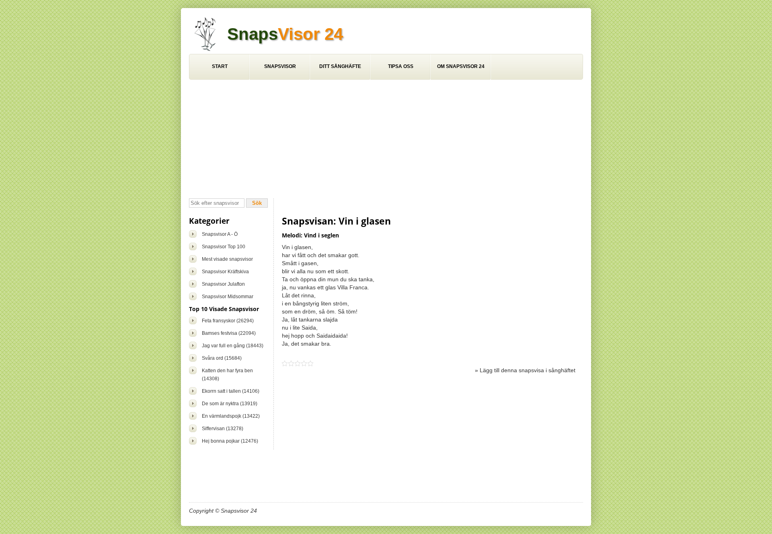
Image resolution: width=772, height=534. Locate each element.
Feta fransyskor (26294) (228, 321)
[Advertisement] (386, 140)
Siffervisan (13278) (222, 428)
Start (220, 66)
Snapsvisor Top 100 (223, 246)
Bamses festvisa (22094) (229, 333)
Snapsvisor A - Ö (220, 234)
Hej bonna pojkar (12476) (230, 441)
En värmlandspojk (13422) (231, 416)
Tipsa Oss (400, 66)
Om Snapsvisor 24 (461, 66)
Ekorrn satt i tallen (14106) (230, 391)
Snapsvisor (280, 66)
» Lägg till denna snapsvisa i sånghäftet (525, 370)
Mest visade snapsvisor (227, 259)
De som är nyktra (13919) (229, 403)
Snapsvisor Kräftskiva (225, 271)
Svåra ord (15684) (222, 358)
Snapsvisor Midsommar (227, 296)
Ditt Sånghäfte (340, 66)
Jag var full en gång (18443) (232, 345)
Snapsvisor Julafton (223, 284)
